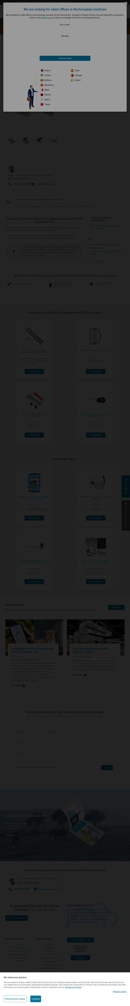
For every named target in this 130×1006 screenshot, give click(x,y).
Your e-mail (64, 25)
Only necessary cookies (15, 999)
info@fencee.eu (46, 18)
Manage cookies (119, 992)
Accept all (36, 999)
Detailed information (73, 987)
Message (65, 36)
